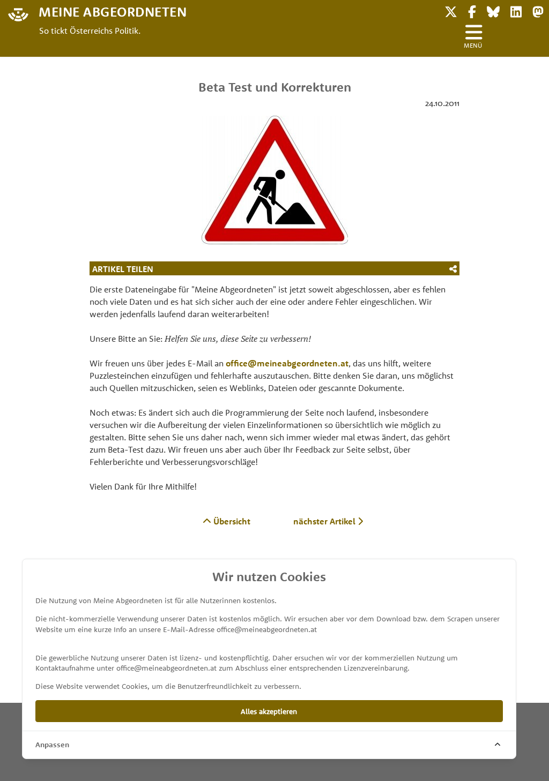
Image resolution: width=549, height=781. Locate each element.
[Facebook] (472, 10)
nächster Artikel (325, 521)
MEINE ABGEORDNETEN (113, 11)
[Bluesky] (493, 10)
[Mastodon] (538, 10)
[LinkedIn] (516, 10)
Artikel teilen (122, 269)
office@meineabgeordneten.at (287, 363)
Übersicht (230, 521)
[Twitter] (451, 10)
